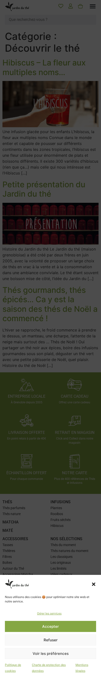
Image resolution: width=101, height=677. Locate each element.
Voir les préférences (51, 653)
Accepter (50, 626)
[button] (93, 584)
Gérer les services (49, 613)
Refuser (51, 640)
